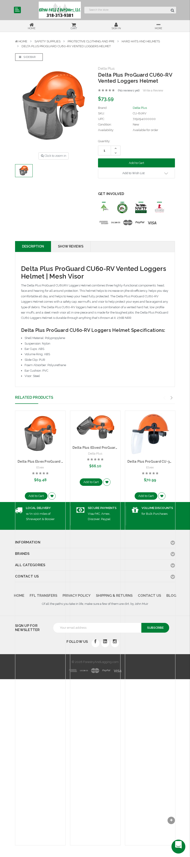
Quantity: (104, 141)
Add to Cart (36, 496)
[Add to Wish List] (52, 496)
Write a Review (153, 90)
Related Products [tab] (34, 397)
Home (23, 41)
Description (33, 246)
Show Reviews (70, 246)
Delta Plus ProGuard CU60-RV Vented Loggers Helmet (66, 46)
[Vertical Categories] (17, 10)
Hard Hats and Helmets (141, 41)
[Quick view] (40, 424)
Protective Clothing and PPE (91, 41)
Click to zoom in (55, 155)
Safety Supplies (47, 41)
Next (171, 398)
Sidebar (29, 57)
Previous (164, 398)
